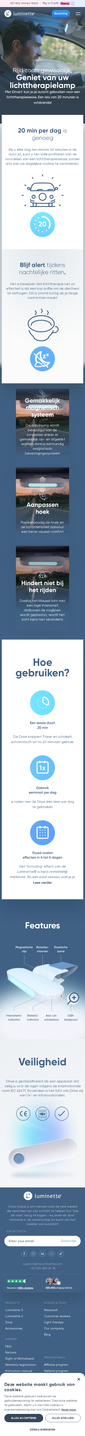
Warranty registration (20, 1364)
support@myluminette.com (42, 1264)
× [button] (78, 1379)
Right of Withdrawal (19, 1358)
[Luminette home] (43, 1198)
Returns (10, 1352)
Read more (68, 1409)
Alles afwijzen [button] (63, 1418)
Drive (8, 1322)
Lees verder (42, 882)
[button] (42, 1429)
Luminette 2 (14, 1316)
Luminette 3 (14, 1310)
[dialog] (42, 1404)
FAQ (8, 1346)
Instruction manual (18, 1371)
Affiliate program (56, 1364)
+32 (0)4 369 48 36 (42, 1268)
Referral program (56, 1371)
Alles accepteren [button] (23, 1418)
